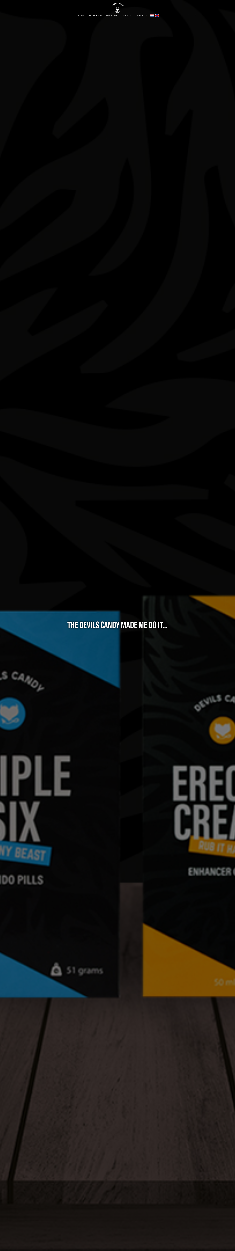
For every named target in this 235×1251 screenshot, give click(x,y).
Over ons (111, 15)
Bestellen (141, 15)
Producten (95, 15)
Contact (126, 15)
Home (81, 15)
